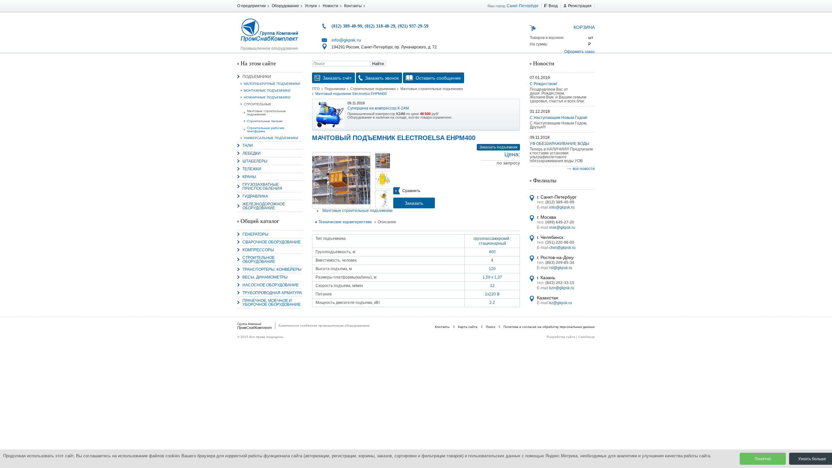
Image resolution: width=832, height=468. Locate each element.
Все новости (584, 168)
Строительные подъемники (373, 89)
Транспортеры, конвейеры (272, 269)
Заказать (414, 203)
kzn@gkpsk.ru (561, 288)
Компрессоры (258, 250)
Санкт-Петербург (523, 6)
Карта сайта (467, 327)
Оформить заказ (579, 51)
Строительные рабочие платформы (265, 129)
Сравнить (411, 190)
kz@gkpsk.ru (560, 303)
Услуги (311, 6)
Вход (553, 6)
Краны (249, 177)
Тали (247, 145)
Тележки (251, 169)
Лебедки (251, 153)
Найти (378, 63)
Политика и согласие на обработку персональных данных (549, 327)
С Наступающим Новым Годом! (558, 117)
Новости (330, 6)
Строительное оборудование (258, 259)
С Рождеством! (543, 84)
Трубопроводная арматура (272, 293)
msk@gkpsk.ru (562, 227)
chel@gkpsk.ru (562, 247)
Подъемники (256, 76)
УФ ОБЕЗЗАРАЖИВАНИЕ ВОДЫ (559, 143)
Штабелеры (254, 161)
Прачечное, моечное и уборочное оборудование (271, 302)
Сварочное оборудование (271, 242)
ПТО (316, 89)
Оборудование (285, 6)
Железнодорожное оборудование (263, 206)
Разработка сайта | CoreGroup (571, 337)
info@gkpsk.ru (346, 40)
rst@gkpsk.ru (560, 268)
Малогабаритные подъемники (272, 83)
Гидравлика (255, 196)
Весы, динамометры (265, 277)
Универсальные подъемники (271, 138)
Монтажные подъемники (267, 90)
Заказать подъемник (498, 147)
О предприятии (251, 6)
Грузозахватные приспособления (262, 186)
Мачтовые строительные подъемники (266, 112)
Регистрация (580, 6)
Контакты (353, 6)
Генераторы (255, 234)
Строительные (257, 104)
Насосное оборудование (270, 285)
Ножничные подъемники (267, 97)
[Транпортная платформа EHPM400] (341, 180)
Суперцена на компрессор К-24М (378, 108)
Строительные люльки (264, 121)
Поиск (490, 327)
